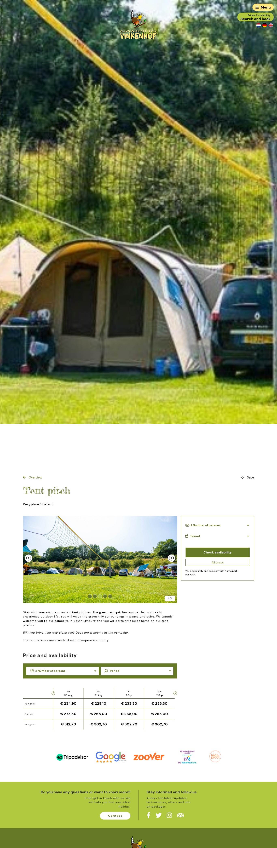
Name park (231, 571)
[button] (89, 596)
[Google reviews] (110, 757)
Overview (35, 477)
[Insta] (169, 815)
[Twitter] (159, 815)
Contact (115, 816)
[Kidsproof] (215, 756)
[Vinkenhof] (138, 24)
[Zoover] (149, 757)
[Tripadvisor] (72, 757)
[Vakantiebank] (187, 757)
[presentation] (28, 558)
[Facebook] (148, 815)
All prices (218, 562)
